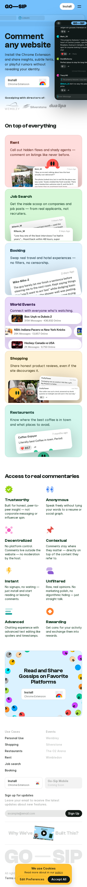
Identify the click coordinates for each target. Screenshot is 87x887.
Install (67, 6)
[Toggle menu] (79, 6)
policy (59, 872)
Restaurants (13, 751)
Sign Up (73, 813)
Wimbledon (54, 757)
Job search (13, 764)
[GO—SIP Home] (16, 6)
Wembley (52, 738)
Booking (10, 770)
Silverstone (54, 744)
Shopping (11, 744)
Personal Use (14, 738)
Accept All (58, 879)
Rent (8, 757)
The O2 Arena (56, 751)
